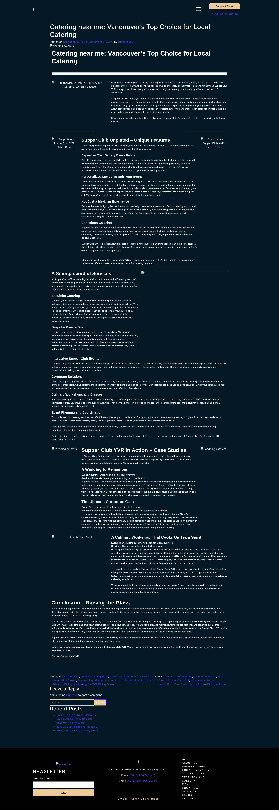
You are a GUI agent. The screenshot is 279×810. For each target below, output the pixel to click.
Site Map (189, 791)
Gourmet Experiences (91, 680)
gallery (189, 780)
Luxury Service (114, 680)
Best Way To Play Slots (70, 722)
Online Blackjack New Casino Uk (76, 715)
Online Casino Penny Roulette (74, 718)
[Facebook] (114, 789)
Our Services (193, 773)
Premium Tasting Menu (94, 676)
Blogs (187, 795)
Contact (189, 798)
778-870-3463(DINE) (138, 775)
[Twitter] (153, 789)
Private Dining (157, 680)
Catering (168, 676)
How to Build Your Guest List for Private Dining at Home (192, 684)
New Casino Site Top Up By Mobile (77, 730)
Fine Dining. (69, 680)
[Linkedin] (162, 789)
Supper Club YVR (178, 680)
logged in (72, 695)
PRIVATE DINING (141, 676)
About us (189, 763)
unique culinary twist (148, 585)
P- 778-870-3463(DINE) (224, 13)
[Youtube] (124, 789)
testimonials (193, 777)
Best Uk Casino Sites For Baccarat (77, 726)
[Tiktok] (133, 789)
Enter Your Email (41, 778)
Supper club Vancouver (115, 363)
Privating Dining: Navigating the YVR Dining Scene (83, 684)
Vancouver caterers (202, 680)
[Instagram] (143, 789)
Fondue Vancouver (198, 770)
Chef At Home (183, 676)
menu (186, 784)
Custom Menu (70, 676)
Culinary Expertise (205, 676)
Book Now (190, 788)
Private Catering (120, 676)
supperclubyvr (126, 41)
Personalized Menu (136, 680)
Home (186, 759)
